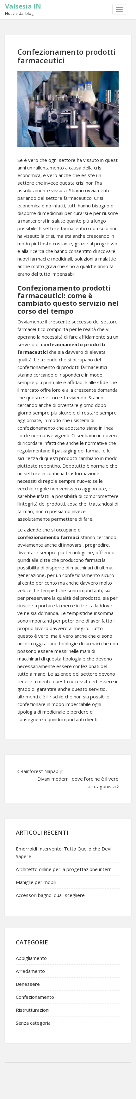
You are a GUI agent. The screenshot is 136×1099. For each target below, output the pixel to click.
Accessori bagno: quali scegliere (50, 895)
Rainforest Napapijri (42, 771)
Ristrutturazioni (32, 1010)
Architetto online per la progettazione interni (64, 869)
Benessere (28, 984)
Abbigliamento (31, 958)
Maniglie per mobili (36, 882)
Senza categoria (33, 1023)
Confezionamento (35, 997)
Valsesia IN (23, 6)
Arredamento (30, 971)
